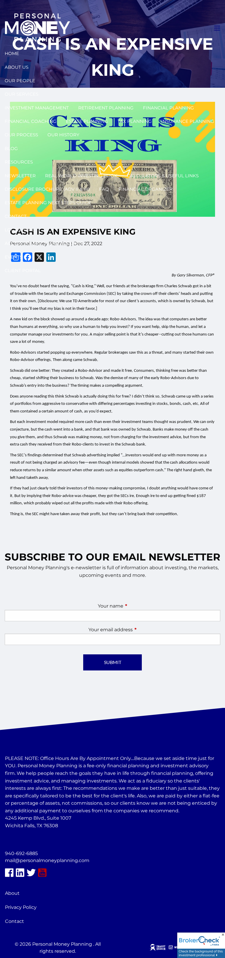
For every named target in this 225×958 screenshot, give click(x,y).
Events (13, 257)
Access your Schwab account (44, 243)
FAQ (104, 189)
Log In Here (20, 230)
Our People (20, 80)
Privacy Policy (21, 907)
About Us (16, 67)
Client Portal (23, 270)
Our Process (21, 134)
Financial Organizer (145, 189)
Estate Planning (87, 121)
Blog (11, 148)
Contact (16, 216)
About (12, 893)
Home (12, 53)
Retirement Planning (106, 108)
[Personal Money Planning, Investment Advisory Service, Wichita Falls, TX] (19, 839)
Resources (19, 162)
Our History (63, 134)
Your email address (135, 629)
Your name (135, 606)
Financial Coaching (31, 121)
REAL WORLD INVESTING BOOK (81, 175)
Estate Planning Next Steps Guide (48, 202)
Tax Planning (134, 121)
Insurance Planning (187, 121)
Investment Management (37, 108)
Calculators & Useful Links (163, 175)
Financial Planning (168, 108)
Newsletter (20, 175)
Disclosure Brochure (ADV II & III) (47, 189)
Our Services (21, 94)
